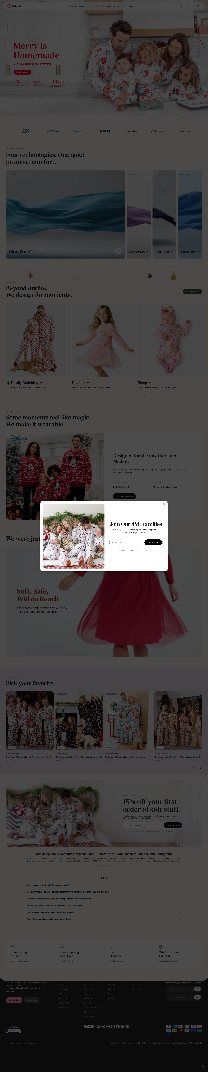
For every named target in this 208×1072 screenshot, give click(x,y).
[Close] (164, 504)
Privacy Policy (148, 550)
